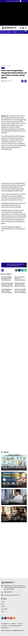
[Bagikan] (25, 81)
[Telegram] (22, 270)
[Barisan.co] (9, 28)
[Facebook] (16, 270)
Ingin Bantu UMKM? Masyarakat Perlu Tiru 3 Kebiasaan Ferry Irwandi (6, 278)
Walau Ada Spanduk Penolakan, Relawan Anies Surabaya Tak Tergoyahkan (7, 285)
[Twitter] (19, 270)
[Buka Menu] (23, 28)
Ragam (3, 606)
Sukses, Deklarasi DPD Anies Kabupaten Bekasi (20, 278)
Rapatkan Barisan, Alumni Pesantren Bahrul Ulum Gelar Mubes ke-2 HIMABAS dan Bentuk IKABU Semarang (21, 285)
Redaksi (3, 80)
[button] (20, 28)
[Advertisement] (14, 49)
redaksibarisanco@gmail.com (12, 595)
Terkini (3, 68)
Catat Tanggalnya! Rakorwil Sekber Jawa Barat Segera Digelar (6, 291)
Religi (2, 604)
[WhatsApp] (25, 270)
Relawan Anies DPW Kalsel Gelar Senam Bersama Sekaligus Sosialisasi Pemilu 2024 (20, 291)
